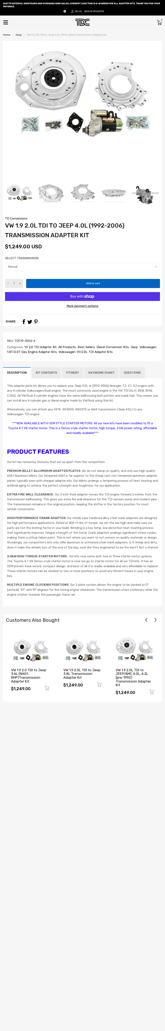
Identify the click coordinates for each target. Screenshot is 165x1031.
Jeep (134, 347)
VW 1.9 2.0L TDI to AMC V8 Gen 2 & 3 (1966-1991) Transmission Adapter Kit (134, 675)
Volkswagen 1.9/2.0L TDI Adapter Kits (85, 352)
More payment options (82, 306)
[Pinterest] (35, 321)
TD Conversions (16, 218)
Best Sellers (86, 347)
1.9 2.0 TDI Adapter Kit (40, 347)
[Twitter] (29, 321)
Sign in (88, 11)
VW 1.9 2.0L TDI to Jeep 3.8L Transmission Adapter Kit (29, 673)
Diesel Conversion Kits (112, 347)
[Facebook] (23, 321)
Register (98, 11)
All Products (67, 347)
